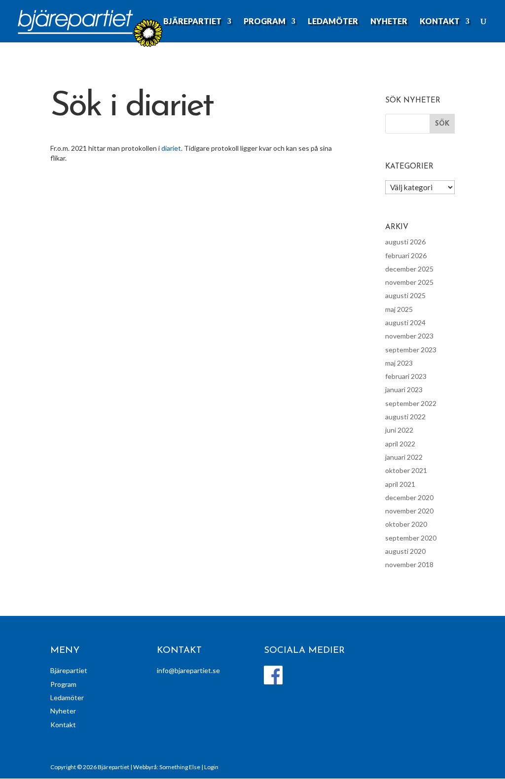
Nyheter (388, 21)
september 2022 (410, 403)
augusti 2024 (405, 322)
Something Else (179, 767)
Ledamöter (333, 21)
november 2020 (409, 511)
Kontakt (440, 21)
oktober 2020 (406, 524)
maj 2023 (399, 363)
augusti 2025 (405, 295)
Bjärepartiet (192, 21)
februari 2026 (406, 255)
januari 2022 (404, 457)
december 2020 (409, 497)
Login (211, 767)
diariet (171, 148)
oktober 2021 (406, 470)
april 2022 (400, 444)
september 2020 (410, 538)
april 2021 (400, 484)
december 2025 (409, 269)
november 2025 (409, 282)
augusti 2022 (405, 416)
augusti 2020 (405, 551)
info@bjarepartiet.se (188, 670)
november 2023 (409, 336)
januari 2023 (404, 389)
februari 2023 (406, 376)
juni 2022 (399, 430)
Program (265, 21)
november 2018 (409, 564)
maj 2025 (399, 309)
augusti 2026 (405, 241)
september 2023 (410, 349)
